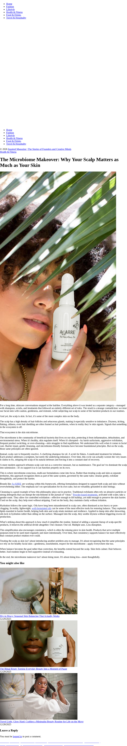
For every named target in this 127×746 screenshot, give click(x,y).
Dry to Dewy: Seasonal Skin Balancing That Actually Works (29, 616)
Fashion (10, 6)
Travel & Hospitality (16, 17)
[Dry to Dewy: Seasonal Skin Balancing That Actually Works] (38, 613)
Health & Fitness (14, 12)
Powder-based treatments (85, 494)
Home (9, 3)
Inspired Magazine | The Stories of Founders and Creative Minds (39, 149)
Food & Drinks (13, 15)
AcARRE (16, 483)
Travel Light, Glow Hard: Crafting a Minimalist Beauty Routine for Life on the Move (41, 721)
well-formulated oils (41, 508)
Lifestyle (10, 9)
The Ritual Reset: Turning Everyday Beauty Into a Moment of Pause (33, 669)
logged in (17, 736)
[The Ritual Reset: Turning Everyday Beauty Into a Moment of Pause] (38, 666)
